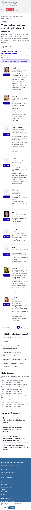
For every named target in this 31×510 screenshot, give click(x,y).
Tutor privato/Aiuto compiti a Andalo (11, 393)
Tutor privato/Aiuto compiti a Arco (11, 400)
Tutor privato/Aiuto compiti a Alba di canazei (14, 384)
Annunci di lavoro (6, 477)
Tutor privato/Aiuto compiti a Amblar (11, 391)
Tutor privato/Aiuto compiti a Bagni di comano (14, 404)
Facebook (4, 465)
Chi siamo (4, 484)
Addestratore (17, 359)
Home (3, 16)
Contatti (3, 494)
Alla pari (16, 367)
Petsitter (16, 356)
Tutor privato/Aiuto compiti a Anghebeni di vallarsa (13, 396)
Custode (5, 363)
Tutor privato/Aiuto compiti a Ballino (11, 406)
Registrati (10, 10)
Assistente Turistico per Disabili (12, 352)
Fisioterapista (7, 356)
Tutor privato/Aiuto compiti (14, 16)
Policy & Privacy (5, 492)
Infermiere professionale (10, 348)
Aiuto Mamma (7, 367)
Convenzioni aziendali (7, 501)
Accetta (12, 507)
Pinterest (17, 465)
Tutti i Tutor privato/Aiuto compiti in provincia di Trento (15, 377)
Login (3, 10)
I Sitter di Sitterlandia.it (8, 472)
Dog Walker (6, 359)
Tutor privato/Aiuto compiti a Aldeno (11, 389)
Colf (25, 359)
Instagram (11, 465)
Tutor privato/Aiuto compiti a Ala (10, 382)
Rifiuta (4, 507)
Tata (21, 363)
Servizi (3, 489)
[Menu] (17, 9)
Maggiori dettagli (5, 505)
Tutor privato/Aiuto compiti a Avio (11, 402)
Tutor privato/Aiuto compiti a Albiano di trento (14, 387)
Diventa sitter (5, 475)
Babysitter (14, 363)
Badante (5, 341)
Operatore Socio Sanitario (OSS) (12, 345)
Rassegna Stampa (6, 487)
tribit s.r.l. (21, 462)
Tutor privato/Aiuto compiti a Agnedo (12, 380)
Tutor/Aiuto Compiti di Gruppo (12, 338)
